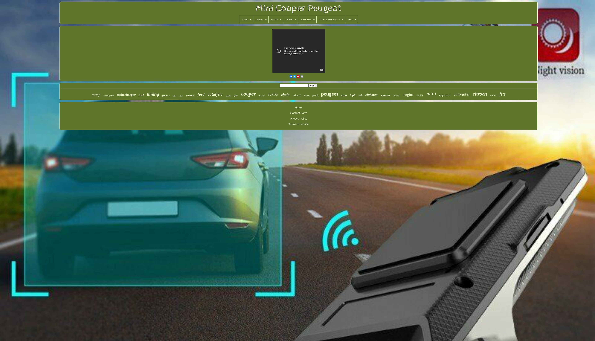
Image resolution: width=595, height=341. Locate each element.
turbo (273, 94)
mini (431, 94)
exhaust (297, 95)
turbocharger (126, 95)
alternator (385, 95)
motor (420, 95)
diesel (181, 96)
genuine (166, 95)
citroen (480, 94)
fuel (141, 95)
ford (201, 94)
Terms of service (299, 124)
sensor (396, 95)
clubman (371, 95)
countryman (109, 95)
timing (153, 94)
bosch (306, 95)
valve (174, 96)
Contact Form (298, 113)
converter (462, 94)
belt (360, 95)
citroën (228, 96)
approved (444, 95)
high (353, 95)
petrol (315, 95)
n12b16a (262, 95)
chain (285, 95)
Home (298, 107)
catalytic (215, 94)
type (236, 95)
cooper (248, 94)
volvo (493, 95)
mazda (344, 96)
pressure (190, 95)
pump (96, 94)
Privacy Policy (298, 118)
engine (408, 95)
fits (503, 94)
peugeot (329, 94)
